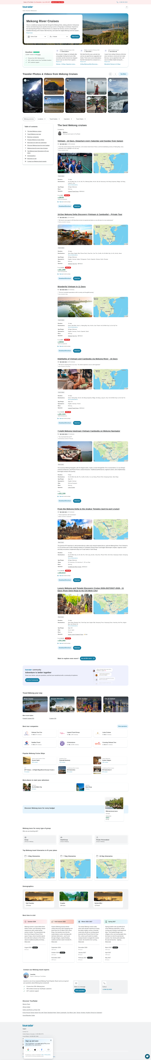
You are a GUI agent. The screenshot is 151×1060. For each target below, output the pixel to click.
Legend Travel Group (73, 191)
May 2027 (108, 957)
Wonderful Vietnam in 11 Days (112, 64)
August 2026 (28, 947)
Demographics (31, 155)
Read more (29, 33)
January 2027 (82, 952)
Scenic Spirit (71, 630)
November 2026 (55, 957)
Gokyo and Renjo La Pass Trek (31, 1009)
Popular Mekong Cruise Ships (35, 139)
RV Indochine (71, 562)
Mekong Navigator (72, 483)
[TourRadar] (28, 7)
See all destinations (73, 184)
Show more (27, 941)
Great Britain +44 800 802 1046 (30, 1036)
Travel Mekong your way (34, 134)
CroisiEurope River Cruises (74, 566)
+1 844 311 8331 (107, 989)
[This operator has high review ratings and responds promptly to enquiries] (86, 634)
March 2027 (108, 947)
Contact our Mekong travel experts (36, 161)
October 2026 (55, 952)
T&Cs (42, 1054)
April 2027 (108, 952)
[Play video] (32, 95)
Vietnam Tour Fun (72, 263)
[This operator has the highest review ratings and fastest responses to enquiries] (82, 191)
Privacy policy (48, 1054)
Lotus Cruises (71, 487)
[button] (93, 202)
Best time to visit (31, 158)
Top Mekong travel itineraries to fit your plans (38, 152)
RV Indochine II (79, 562)
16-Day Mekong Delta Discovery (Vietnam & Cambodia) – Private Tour (90, 64)
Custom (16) (52, 718)
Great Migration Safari (29, 1015)
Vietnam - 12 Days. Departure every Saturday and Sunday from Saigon (65, 64)
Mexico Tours (26, 1004)
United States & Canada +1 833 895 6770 (33, 1034)
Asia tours (28, 10)
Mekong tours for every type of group (37, 148)
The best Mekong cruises (34, 131)
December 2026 (82, 947)
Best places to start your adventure (37, 142)
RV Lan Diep (87, 562)
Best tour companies (33, 137)
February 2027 (82, 957)
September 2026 (56, 947)
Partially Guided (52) (28, 718)
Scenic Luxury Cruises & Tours (75, 634)
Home (24, 10)
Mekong (70, 189)
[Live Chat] (147, 1056)
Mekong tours (34, 10)
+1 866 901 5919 (123, 2)
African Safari (26, 1007)
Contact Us (25, 1031)
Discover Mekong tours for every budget (38, 145)
